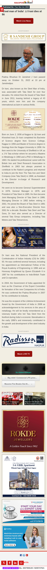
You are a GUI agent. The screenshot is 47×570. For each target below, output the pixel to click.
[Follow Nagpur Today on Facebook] (21, 555)
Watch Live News (23, 21)
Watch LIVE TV (23, 354)
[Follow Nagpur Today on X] (24, 555)
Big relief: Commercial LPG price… (21, 378)
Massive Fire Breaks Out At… (18, 384)
